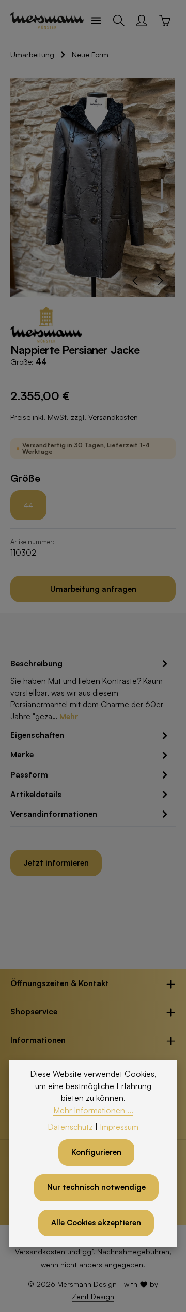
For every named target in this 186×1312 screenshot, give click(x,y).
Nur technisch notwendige (96, 1187)
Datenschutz (70, 1126)
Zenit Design (93, 1296)
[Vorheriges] (136, 280)
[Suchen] (119, 20)
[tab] (90, 690)
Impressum (119, 1126)
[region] (93, 187)
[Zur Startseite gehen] (47, 20)
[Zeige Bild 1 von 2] (162, 189)
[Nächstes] (160, 280)
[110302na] (92, 187)
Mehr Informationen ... (93, 1110)
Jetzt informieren (56, 863)
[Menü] (96, 20)
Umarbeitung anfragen (93, 589)
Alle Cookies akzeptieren (96, 1223)
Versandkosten (40, 1251)
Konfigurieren (96, 1152)
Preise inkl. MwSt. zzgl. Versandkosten (74, 417)
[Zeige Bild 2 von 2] (162, 208)
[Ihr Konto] (141, 20)
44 (28, 505)
